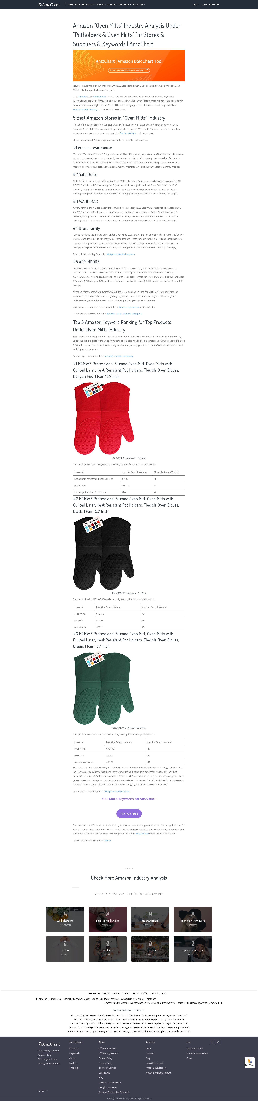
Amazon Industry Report (158, 1072)
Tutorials (150, 1053)
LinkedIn (155, 993)
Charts (101, 4)
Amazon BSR (142, 833)
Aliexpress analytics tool (117, 791)
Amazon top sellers (129, 307)
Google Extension (108, 1087)
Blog (148, 1058)
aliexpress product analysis (121, 254)
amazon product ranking (85, 109)
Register (214, 4)
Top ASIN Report (154, 1062)
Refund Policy (106, 1058)
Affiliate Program (107, 1048)
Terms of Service (107, 1067)
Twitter (106, 993)
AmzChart (83, 96)
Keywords (74, 1053)
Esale (189, 1058)
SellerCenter (99, 96)
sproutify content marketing (119, 355)
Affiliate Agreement (109, 1053)
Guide (149, 1048)
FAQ (101, 1077)
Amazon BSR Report (156, 1067)
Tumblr (126, 993)
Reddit (116, 993)
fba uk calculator (128, 133)
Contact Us (104, 1072)
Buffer (144, 993)
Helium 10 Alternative (110, 1082)
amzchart (111, 313)
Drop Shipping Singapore (129, 313)
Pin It (165, 993)
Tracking (73, 1067)
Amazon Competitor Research (114, 1092)
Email (135, 993)
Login (204, 4)
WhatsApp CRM (195, 1048)
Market (112, 4)
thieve (108, 840)
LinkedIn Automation (197, 1053)
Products (74, 4)
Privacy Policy (106, 1062)
